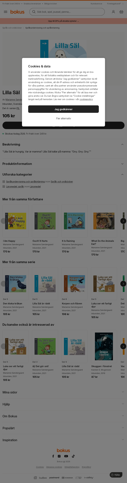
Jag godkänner (64, 109)
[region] (63, 92)
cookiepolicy (86, 99)
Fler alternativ (63, 118)
